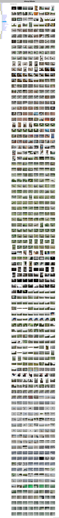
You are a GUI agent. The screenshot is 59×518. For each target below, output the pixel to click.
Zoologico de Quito (5, 16)
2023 (1, 36)
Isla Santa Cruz (4, 21)
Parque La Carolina (5, 26)
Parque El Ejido (4, 28)
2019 (1, 10)
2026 (1, 38)
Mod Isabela (4, 18)
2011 (1, 4)
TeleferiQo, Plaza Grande (5, 24)
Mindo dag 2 (4, 29)
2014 (1, 6)
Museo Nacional (4, 30)
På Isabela (4, 19)
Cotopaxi (4, 25)
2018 (1, 9)
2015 (1, 7)
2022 (1, 35)
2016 (1, 8)
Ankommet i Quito (5, 15)
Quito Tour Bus (4, 27)
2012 (1, 5)
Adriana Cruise (4, 22)
